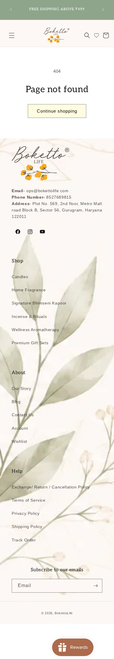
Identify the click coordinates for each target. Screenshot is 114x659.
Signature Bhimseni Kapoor (39, 303)
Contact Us (23, 414)
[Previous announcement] (10, 9)
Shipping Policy (27, 526)
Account (20, 428)
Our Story (21, 388)
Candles (20, 276)
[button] (11, 35)
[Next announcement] (103, 9)
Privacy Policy (25, 513)
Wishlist (19, 441)
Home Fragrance (29, 290)
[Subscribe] (95, 586)
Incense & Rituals (29, 316)
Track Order (24, 540)
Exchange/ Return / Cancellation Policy (51, 487)
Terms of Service (29, 500)
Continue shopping (57, 111)
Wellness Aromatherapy (35, 329)
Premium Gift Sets (30, 342)
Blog (16, 401)
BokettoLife (64, 613)
